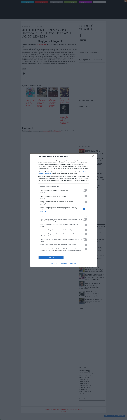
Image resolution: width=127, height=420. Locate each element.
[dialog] (63, 210)
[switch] (85, 190)
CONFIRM (51, 257)
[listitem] (63, 186)
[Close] (93, 156)
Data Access (63, 263)
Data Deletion (53, 263)
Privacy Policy (73, 263)
